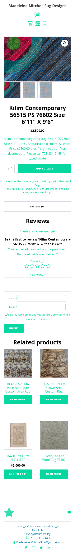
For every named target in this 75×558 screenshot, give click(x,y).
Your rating (37, 261)
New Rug (34, 192)
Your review (37, 274)
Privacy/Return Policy (37, 534)
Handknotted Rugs (34, 188)
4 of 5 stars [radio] (42, 266)
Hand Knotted (24, 181)
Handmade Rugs (54, 188)
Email (13, 307)
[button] (64, 43)
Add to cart (44, 168)
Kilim (55, 181)
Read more (18, 399)
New (61, 181)
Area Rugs (17, 188)
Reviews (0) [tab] (37, 206)
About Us (37, 530)
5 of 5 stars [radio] (48, 266)
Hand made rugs (42, 181)
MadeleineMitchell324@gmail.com (40, 542)
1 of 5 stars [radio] (26, 266)
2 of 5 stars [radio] (32, 266)
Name (13, 298)
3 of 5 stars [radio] (37, 266)
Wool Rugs (46, 192)
